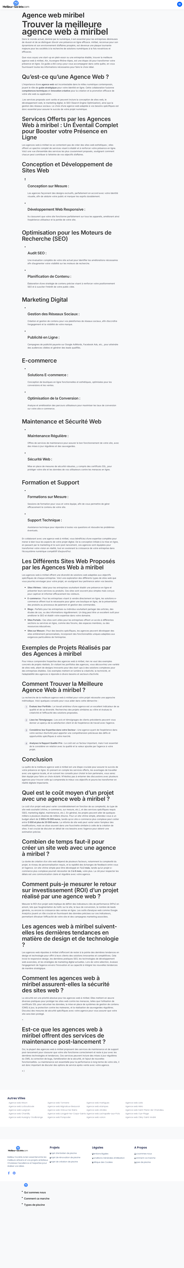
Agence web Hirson (18, 1102)
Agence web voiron (96, 1117)
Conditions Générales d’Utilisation (108, 1158)
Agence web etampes (97, 1106)
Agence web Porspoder (59, 1117)
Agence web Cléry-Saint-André (140, 1117)
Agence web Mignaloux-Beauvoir (64, 1106)
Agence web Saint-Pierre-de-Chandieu (144, 1110)
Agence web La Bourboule (21, 1106)
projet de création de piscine (64, 1161)
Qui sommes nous (143, 1153)
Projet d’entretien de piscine (63, 1153)
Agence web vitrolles (96, 1110)
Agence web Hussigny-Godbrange (26, 1117)
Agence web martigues (97, 1102)
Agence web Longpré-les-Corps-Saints (67, 1113)
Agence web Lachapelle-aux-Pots (103, 1113)
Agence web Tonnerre (58, 1102)
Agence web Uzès (134, 1102)
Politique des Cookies (102, 1162)
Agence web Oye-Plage (137, 1113)
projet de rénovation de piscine (65, 1157)
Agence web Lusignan (19, 1110)
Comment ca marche (144, 1158)
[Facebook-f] (8, 1173)
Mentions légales (100, 1153)
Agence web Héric (134, 1106)
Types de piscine (142, 1162)
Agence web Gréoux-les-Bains (62, 1110)
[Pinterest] (14, 1173)
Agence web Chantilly (19, 1113)
